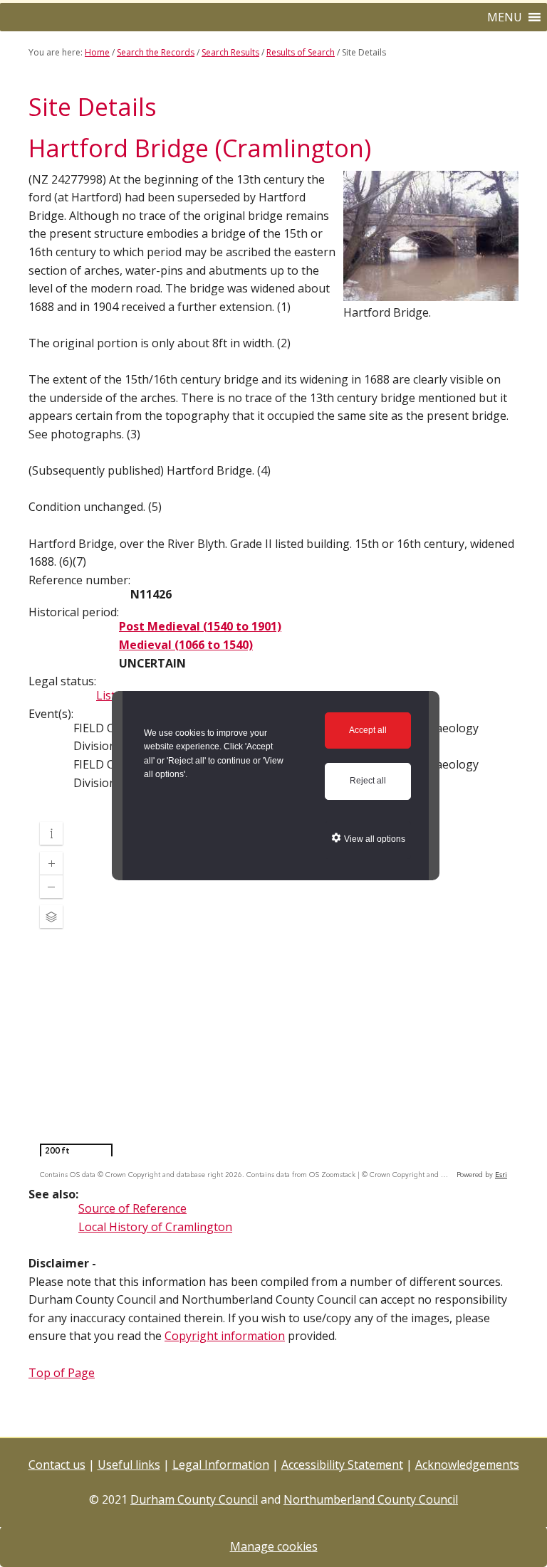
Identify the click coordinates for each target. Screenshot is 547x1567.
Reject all (368, 781)
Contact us (56, 1464)
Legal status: (62, 681)
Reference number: (79, 580)
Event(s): (50, 714)
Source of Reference (132, 1208)
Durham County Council (194, 1499)
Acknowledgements (467, 1464)
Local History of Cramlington (155, 1227)
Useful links (129, 1464)
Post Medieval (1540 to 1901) (200, 626)
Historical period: (73, 612)
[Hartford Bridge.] (431, 294)
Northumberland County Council (370, 1499)
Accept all (368, 730)
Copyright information (225, 1336)
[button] (504, 17)
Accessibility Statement (342, 1464)
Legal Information (220, 1464)
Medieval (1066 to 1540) (186, 645)
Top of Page (61, 1373)
